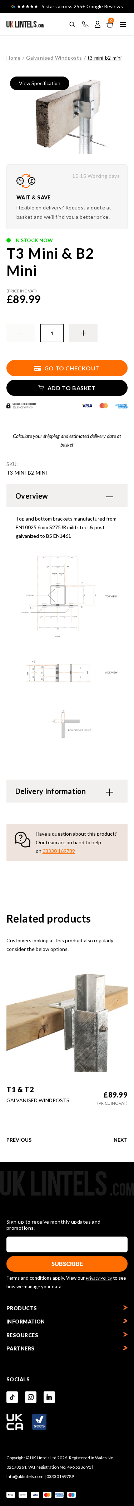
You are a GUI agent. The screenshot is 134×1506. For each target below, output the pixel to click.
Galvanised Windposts (54, 58)
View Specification (39, 83)
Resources (22, 1335)
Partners (20, 1348)
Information (25, 1321)
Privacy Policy (99, 1278)
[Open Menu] (123, 25)
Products (21, 1308)
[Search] (72, 24)
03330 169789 (59, 851)
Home (13, 58)
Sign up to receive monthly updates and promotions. (53, 1225)
